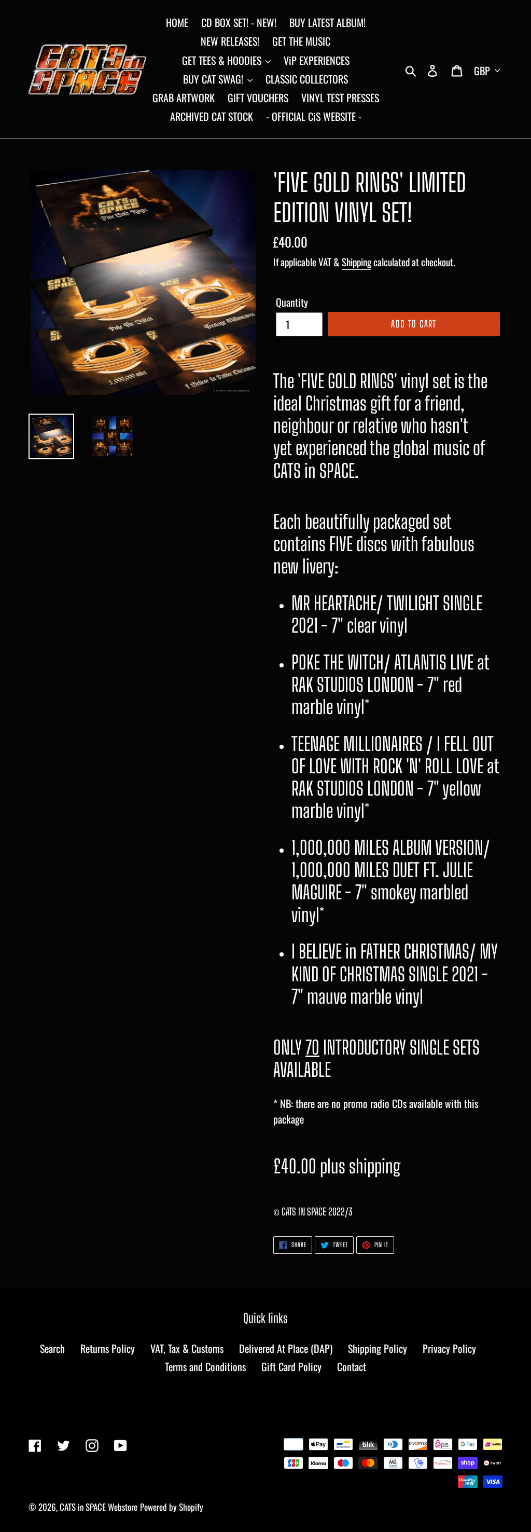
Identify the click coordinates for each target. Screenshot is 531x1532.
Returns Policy (107, 1348)
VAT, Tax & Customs (186, 1348)
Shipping (356, 261)
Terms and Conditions (205, 1366)
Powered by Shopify (171, 1506)
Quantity (292, 302)
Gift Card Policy (291, 1366)
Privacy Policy (449, 1348)
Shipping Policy (377, 1348)
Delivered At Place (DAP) (285, 1348)
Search (52, 1348)
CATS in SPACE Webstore (98, 1506)
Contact (351, 1366)
